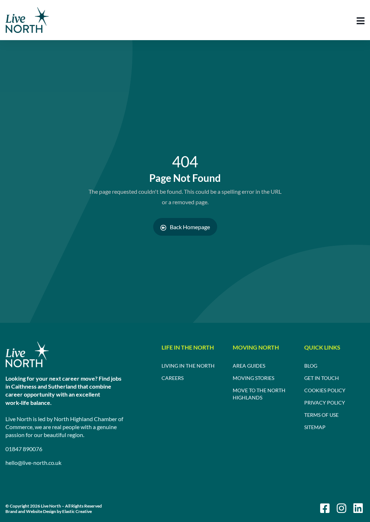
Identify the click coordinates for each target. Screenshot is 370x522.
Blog (310, 366)
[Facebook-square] (324, 508)
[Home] (27, 354)
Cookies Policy (324, 390)
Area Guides (249, 366)
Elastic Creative (77, 511)
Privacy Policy (324, 402)
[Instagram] (341, 508)
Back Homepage (190, 226)
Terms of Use (321, 415)
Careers (173, 378)
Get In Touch (321, 378)
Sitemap (315, 427)
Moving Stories (253, 378)
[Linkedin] (358, 508)
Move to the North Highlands (259, 394)
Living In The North (188, 366)
